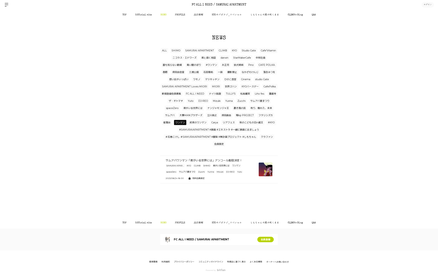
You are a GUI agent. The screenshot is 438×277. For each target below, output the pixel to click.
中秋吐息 (260, 57)
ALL (164, 50)
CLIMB (223, 50)
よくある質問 (256, 261)
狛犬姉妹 (238, 64)
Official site (143, 15)
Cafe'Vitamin (268, 50)
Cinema (245, 79)
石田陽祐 (208, 72)
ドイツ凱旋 (215, 93)
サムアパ (170, 115)
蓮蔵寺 (272, 93)
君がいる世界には (193, 108)
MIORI (216, 86)
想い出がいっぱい (178, 79)
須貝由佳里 (178, 72)
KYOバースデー (250, 86)
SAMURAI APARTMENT (199, 50)
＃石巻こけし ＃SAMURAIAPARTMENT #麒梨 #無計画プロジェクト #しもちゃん (210, 136)
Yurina (229, 100)
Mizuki (217, 100)
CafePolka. (269, 86)
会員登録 (265, 239)
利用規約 (166, 261)
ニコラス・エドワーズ (185, 57)
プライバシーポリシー (184, 261)
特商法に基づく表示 (236, 261)
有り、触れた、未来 (261, 108)
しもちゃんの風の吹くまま (264, 15)
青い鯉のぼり (194, 64)
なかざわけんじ (250, 72)
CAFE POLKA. (267, 64)
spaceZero (172, 108)
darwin (224, 57)
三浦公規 (194, 72)
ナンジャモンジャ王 (218, 108)
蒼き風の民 (240, 108)
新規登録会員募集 (171, 93)
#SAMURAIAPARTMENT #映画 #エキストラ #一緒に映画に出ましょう (219, 129)
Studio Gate (249, 50)
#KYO (271, 122)
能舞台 (167, 122)
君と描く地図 (208, 57)
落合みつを (269, 72)
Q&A (314, 15)
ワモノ (196, 79)
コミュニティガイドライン (210, 261)
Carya (214, 122)
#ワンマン (211, 64)
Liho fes (259, 93)
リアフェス (229, 122)
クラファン (267, 136)
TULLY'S (231, 93)
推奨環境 (153, 261)
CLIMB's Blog (295, 15)
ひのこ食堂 (230, 79)
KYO (234, 50)
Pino (251, 64)
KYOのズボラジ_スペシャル (227, 15)
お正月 (225, 64)
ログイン (428, 5)
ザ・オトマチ (176, 100)
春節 (165, 72)
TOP (124, 15)
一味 (220, 72)
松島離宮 (245, 93)
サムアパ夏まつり (259, 100)
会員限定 (219, 144)
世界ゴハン (231, 86)
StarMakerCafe (242, 57)
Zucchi (241, 100)
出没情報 (198, 15)
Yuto (191, 100)
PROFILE (180, 15)
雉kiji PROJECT (245, 115)
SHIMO (176, 50)
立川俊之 (212, 115)
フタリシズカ (266, 115)
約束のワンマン (198, 122)
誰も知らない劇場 (172, 64)
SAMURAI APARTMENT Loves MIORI (184, 86)
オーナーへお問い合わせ (277, 262)
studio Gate (262, 79)
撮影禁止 (232, 72)
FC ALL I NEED (195, 93)
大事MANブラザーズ (190, 115)
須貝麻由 (226, 115)
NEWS (163, 15)
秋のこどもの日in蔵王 (251, 122)
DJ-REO (203, 100)
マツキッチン (212, 79)
